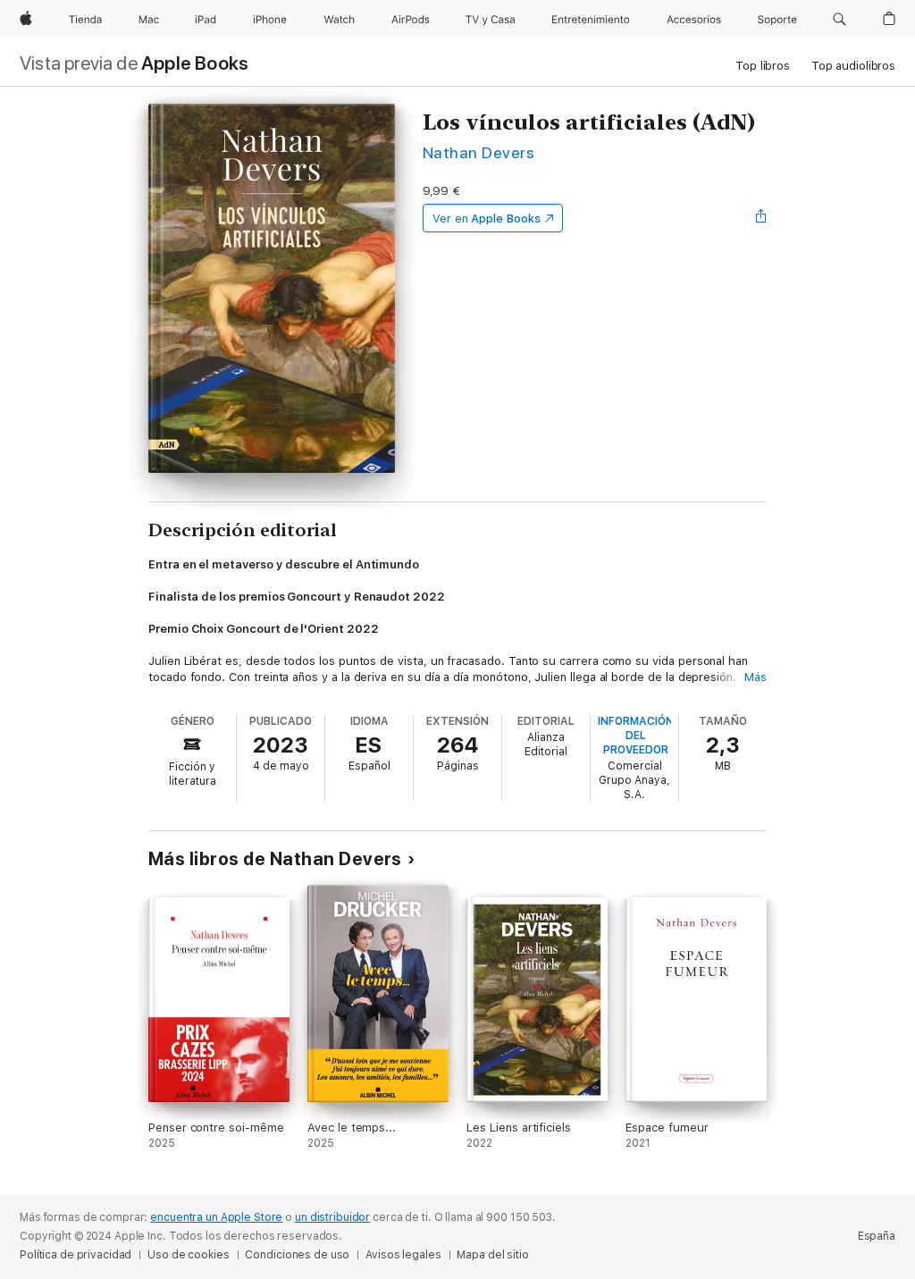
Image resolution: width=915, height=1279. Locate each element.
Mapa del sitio (492, 1255)
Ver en (486, 218)
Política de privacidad (75, 1255)
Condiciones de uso (297, 1255)
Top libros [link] (762, 65)
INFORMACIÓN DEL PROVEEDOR (636, 735)
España (876, 1236)
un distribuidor (332, 1217)
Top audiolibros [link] (853, 65)
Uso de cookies (188, 1255)
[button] (839, 19)
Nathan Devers (478, 152)
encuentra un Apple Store (216, 1217)
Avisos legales (403, 1255)
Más (755, 677)
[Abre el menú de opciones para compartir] (761, 218)
